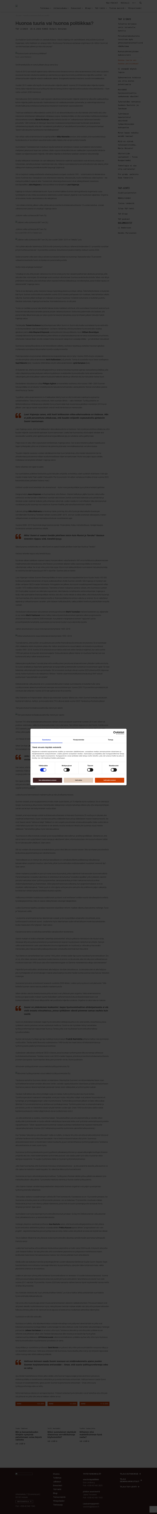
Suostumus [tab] (46, 740)
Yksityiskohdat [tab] (78, 740)
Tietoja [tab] (110, 740)
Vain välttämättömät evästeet (47, 780)
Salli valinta (78, 780)
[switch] (67, 770)
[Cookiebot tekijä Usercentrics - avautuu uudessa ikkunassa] (115, 732)
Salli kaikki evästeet (109, 780)
